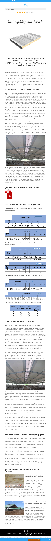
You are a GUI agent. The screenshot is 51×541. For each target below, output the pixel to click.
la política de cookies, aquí (24, 537)
